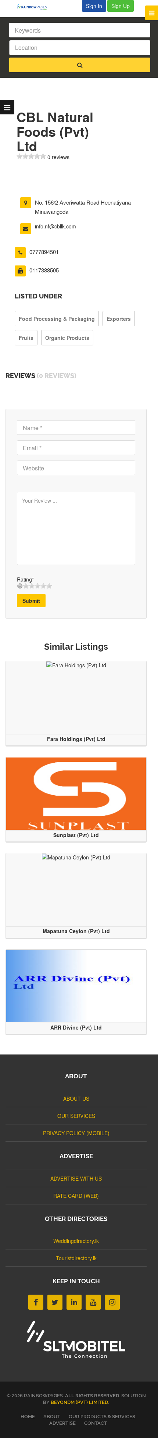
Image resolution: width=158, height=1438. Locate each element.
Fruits (26, 337)
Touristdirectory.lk (76, 1258)
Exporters (119, 318)
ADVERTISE (62, 1423)
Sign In (94, 6)
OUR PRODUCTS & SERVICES (102, 1416)
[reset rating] (20, 586)
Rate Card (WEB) (76, 1195)
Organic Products (67, 337)
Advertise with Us (76, 1178)
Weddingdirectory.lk (76, 1240)
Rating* (25, 579)
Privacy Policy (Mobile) (76, 1133)
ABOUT (51, 1416)
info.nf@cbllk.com (55, 226)
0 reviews (58, 157)
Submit (31, 600)
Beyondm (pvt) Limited (79, 1402)
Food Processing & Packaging (57, 318)
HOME (28, 1416)
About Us (76, 1098)
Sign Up (120, 6)
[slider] (31, 156)
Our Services (76, 1115)
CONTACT (95, 1423)
